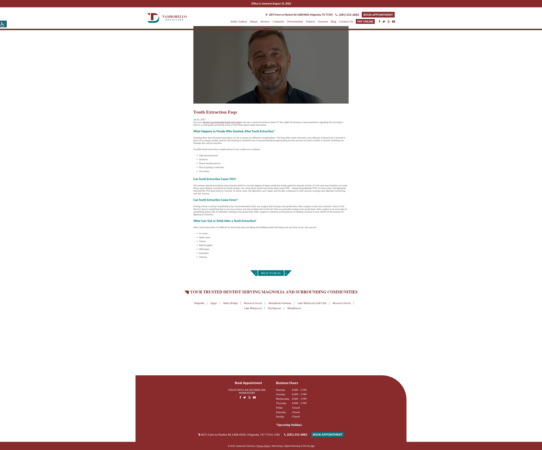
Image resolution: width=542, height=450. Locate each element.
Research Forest (253, 303)
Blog (333, 21)
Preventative (295, 21)
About (254, 21)
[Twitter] (384, 21)
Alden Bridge (230, 303)
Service (265, 21)
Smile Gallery (239, 21)
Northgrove (274, 308)
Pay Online (365, 21)
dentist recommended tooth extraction (222, 122)
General (323, 21)
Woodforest (294, 308)
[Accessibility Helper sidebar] (3, 24)
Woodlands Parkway (279, 303)
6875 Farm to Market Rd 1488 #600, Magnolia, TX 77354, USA (240, 434)
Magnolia (199, 303)
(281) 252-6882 (349, 14)
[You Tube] (393, 21)
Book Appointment (378, 14)
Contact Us (346, 21)
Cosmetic (278, 21)
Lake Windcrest (253, 308)
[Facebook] (379, 21)
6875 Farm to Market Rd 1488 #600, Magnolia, (300, 14)
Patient (310, 21)
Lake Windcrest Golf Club (312, 303)
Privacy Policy (263, 446)
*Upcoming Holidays (289, 424)
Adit (312, 446)
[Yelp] (388, 21)
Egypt (214, 303)
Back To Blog (271, 273)
